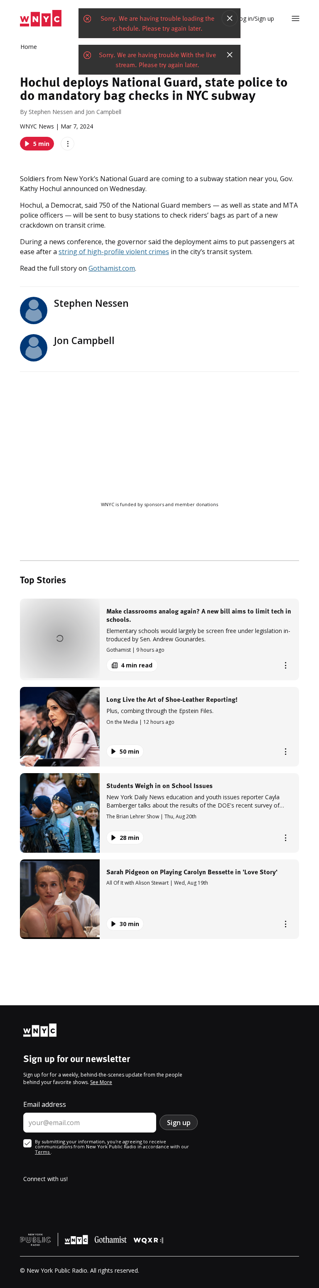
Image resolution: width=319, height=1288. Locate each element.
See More (101, 1082)
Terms (43, 1152)
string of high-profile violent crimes (114, 251)
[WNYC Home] (40, 18)
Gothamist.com (111, 268)
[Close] (230, 18)
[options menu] (67, 143)
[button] (159, 639)
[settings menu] (295, 18)
